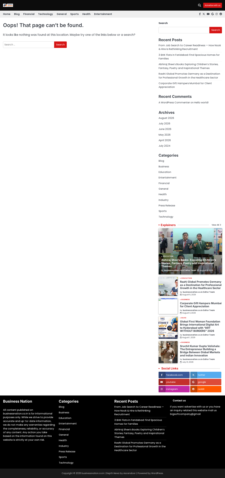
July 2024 (164, 146)
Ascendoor (129, 473)
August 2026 (166, 118)
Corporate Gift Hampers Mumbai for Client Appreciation (201, 305)
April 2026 (165, 140)
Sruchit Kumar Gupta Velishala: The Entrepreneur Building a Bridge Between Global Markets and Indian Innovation (200, 350)
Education (165, 172)
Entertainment (103, 14)
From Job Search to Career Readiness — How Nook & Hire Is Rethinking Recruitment (190, 47)
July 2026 (164, 123)
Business (164, 166)
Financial (28, 14)
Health (86, 14)
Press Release (167, 205)
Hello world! (201, 102)
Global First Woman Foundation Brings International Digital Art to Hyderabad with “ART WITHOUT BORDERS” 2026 (200, 326)
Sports (74, 14)
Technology (45, 14)
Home (6, 14)
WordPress (157, 473)
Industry (164, 200)
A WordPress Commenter (174, 102)
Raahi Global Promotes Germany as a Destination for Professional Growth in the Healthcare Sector (189, 75)
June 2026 (165, 129)
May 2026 (165, 135)
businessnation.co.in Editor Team (180, 270)
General (62, 14)
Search (163, 23)
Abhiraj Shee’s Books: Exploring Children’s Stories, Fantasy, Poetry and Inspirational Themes (188, 66)
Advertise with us (212, 5)
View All (215, 225)
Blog (17, 14)
